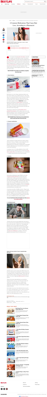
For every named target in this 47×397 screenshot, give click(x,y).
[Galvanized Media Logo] (4, 394)
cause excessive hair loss (12, 64)
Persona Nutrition (20, 102)
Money (24, 4)
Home (10, 20)
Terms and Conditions (26, 386)
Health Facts (20, 301)
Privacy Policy (37, 384)
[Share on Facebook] (3, 35)
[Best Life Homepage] (6, 1)
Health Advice (11, 301)
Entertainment (30, 4)
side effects (27, 184)
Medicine (9, 302)
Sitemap (36, 382)
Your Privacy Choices (24, 396)
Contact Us (24, 384)
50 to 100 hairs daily (10, 60)
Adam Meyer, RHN (3, 32)
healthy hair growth (21, 276)
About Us (24, 382)
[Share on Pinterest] (3, 40)
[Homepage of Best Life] (3, 383)
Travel (36, 4)
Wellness (18, 4)
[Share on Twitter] (3, 38)
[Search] (45, 1)
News (14, 302)
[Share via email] (3, 42)
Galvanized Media (24, 394)
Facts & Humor (42, 4)
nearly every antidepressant (13, 230)
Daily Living (7, 4)
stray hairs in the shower (21, 56)
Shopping (13, 4)
